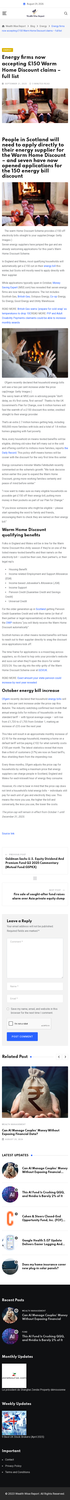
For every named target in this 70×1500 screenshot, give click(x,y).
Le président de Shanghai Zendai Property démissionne (33, 1389)
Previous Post (17, 854)
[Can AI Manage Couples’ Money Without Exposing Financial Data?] (10, 1170)
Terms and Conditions (17, 1472)
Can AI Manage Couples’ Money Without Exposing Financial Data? (45, 1172)
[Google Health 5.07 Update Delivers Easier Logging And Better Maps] (10, 1242)
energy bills (55, 699)
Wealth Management (14, 1124)
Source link (8, 833)
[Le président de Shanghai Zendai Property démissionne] (14, 1375)
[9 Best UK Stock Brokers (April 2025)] (14, 1422)
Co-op (53, 296)
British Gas (24, 296)
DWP (9, 622)
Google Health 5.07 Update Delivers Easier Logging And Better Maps (42, 1244)
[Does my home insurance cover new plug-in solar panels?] (10, 1266)
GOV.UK (43, 670)
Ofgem (6, 699)
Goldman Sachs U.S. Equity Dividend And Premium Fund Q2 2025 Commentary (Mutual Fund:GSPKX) (34, 863)
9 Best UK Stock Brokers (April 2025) (23, 1436)
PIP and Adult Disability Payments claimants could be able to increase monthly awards (34, 318)
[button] (59, 1057)
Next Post (55, 890)
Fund (25, 1332)
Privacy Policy (13, 1465)
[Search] (66, 13)
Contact (9, 1459)
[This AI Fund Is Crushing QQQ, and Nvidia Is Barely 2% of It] (10, 1194)
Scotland (41, 609)
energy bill (49, 266)
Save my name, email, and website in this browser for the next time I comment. (34, 1010)
